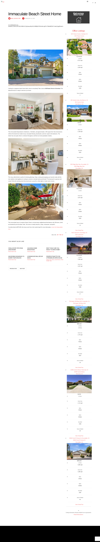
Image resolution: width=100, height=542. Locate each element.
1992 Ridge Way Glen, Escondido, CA (79, 164)
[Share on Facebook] (59, 235)
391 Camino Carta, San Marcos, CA (79, 100)
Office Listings (78, 31)
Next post (22, 268)
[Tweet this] (57, 235)
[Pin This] (60, 235)
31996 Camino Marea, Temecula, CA (79, 369)
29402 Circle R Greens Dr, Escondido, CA (79, 438)
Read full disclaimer (78, 514)
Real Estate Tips (15, 18)
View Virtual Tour (79, 230)
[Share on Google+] (62, 235)
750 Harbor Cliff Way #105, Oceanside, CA (79, 301)
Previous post (13, 268)
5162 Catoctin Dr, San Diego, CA (79, 232)
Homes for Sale (50, 259)
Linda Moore (57, 259)
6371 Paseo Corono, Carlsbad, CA (79, 34)
